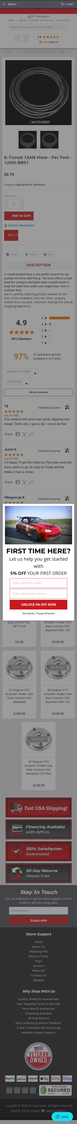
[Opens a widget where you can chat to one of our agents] (62, 1117)
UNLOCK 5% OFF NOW (38, 604)
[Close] (70, 508)
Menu (12, 4)
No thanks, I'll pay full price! (38, 613)
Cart (70, 4)
